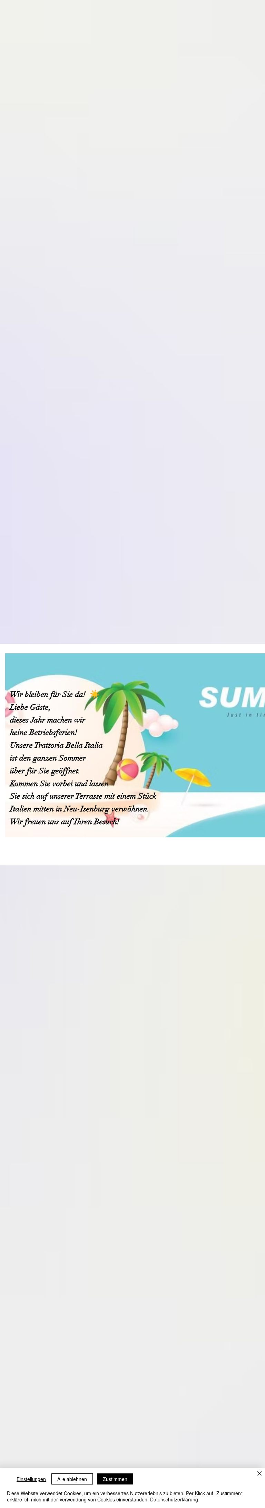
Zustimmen (115, 1478)
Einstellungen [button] (31, 1478)
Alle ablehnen (72, 1478)
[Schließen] (259, 1474)
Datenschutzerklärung (174, 1499)
